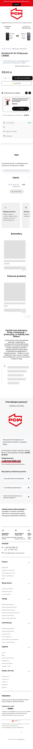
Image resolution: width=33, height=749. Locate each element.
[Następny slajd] (29, 93)
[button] (16, 177)
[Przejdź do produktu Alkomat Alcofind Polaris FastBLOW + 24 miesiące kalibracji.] (14, 251)
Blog (3, 655)
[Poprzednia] (2, 3)
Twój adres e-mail (8, 706)
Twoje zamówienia (7, 589)
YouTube (4, 679)
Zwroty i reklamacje (8, 576)
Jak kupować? (6, 634)
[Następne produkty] (29, 316)
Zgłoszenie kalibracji (8, 604)
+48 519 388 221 (11, 461)
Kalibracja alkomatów (8, 610)
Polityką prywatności (18, 715)
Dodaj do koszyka (23, 78)
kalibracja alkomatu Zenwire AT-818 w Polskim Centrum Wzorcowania (20, 100)
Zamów (16, 4)
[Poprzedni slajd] (26, 93)
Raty (3, 578)
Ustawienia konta (7, 591)
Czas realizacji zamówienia (10, 639)
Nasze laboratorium (8, 658)
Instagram (5, 685)
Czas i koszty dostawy (8, 642)
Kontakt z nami (6, 666)
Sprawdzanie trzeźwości (9, 607)
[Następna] (31, 3)
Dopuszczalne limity (8, 631)
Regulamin (5, 567)
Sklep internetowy (16, 739)
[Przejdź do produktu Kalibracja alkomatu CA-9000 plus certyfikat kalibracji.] (14, 293)
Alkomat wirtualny (7, 663)
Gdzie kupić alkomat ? (8, 573)
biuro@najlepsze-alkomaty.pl (14, 553)
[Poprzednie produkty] (26, 316)
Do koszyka (23, 268)
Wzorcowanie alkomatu (9, 618)
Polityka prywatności (8, 628)
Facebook (5, 676)
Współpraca (5, 661)
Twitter (4, 682)
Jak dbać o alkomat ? (8, 570)
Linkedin (4, 687)
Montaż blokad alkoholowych (11, 613)
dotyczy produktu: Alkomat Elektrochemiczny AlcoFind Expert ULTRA (18, 381)
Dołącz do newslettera (10, 708)
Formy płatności (6, 637)
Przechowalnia (6, 594)
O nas (3, 652)
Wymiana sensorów (8, 615)
